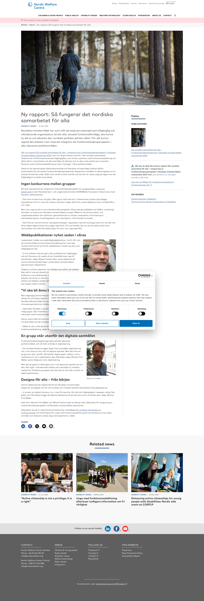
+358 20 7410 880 (36, 563)
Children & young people (50, 15)
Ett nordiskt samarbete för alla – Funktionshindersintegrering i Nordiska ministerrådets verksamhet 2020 (156, 152)
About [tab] (137, 283)
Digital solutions (138, 198)
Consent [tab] (66, 283)
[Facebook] (31, 427)
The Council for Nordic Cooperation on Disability (153, 201)
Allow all (136, 323)
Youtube (92, 553)
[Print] (52, 427)
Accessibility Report (131, 555)
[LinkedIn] (24, 427)
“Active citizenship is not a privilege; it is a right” (46, 499)
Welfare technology (109, 15)
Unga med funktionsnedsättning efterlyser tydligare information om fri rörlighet (100, 501)
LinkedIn (92, 555)
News (114, 3)
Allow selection (102, 323)
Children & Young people (66, 550)
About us (156, 15)
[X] (38, 427)
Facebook (92, 550)
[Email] (45, 427)
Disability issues (89, 15)
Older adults (129, 15)
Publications (124, 3)
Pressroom (127, 550)
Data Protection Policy (132, 553)
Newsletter (93, 558)
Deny (68, 323)
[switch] (88, 313)
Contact (167, 15)
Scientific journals (156, 3)
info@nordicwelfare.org (32, 555)
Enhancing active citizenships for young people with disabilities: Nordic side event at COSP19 (156, 501)
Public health (72, 15)
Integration (144, 15)
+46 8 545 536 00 (36, 553)
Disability (151, 198)
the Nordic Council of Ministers (110, 583)
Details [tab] (102, 283)
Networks (143, 3)
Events (134, 3)
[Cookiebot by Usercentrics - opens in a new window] (142, 276)
